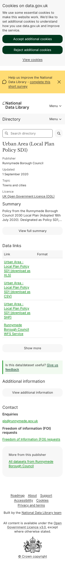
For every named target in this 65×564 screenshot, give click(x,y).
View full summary (33, 231)
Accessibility (23, 500)
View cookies (33, 60)
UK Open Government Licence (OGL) (28, 196)
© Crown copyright (32, 556)
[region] (32, 294)
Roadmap (18, 495)
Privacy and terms (31, 505)
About (32, 495)
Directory (11, 119)
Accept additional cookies (32, 39)
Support (46, 495)
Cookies (42, 500)
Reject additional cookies (32, 50)
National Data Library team (42, 513)
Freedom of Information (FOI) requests (31, 439)
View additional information (32, 392)
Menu (53, 106)
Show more (32, 348)
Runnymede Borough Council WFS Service (16, 329)
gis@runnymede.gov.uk (20, 421)
